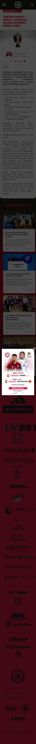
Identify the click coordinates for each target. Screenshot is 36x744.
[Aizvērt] (34, 349)
